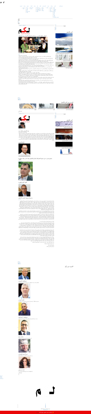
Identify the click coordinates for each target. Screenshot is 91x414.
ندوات (40, 9)
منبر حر (37, 8)
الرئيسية (20, 25)
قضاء (27, 7)
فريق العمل (1, 378)
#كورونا (54, 11)
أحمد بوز (19, 199)
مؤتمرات (31, 8)
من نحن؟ (1, 375)
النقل (27, 9)
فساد (54, 8)
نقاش (39, 8)
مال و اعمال (31, 7)
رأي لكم (37, 7)
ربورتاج (43, 8)
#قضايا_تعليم (28, 11)
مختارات (51, 7)
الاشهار (1, 376)
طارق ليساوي (20, 161)
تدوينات (37, 10)
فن (39, 7)
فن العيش (51, 11)
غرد (19, 97)
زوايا (54, 14)
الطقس (54, 10)
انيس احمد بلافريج (21, 183)
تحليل (23, 8)
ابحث (64, 114)
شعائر (51, 10)
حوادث (27, 8)
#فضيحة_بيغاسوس (56, 17)
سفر (50, 9)
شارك (20, 98)
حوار (42, 9)
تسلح (54, 12)
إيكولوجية (54, 9)
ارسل (20, 99)
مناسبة (51, 8)
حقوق (47, 7)
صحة (27, 10)
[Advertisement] (36, 91)
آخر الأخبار (24, 25)
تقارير (24, 7)
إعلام (54, 7)
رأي (23, 113)
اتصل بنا (1, 377)
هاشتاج (37, 11)
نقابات (27, 12)
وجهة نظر (37, 9)
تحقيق (43, 7)
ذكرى (54, 13)
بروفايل (43, 10)
